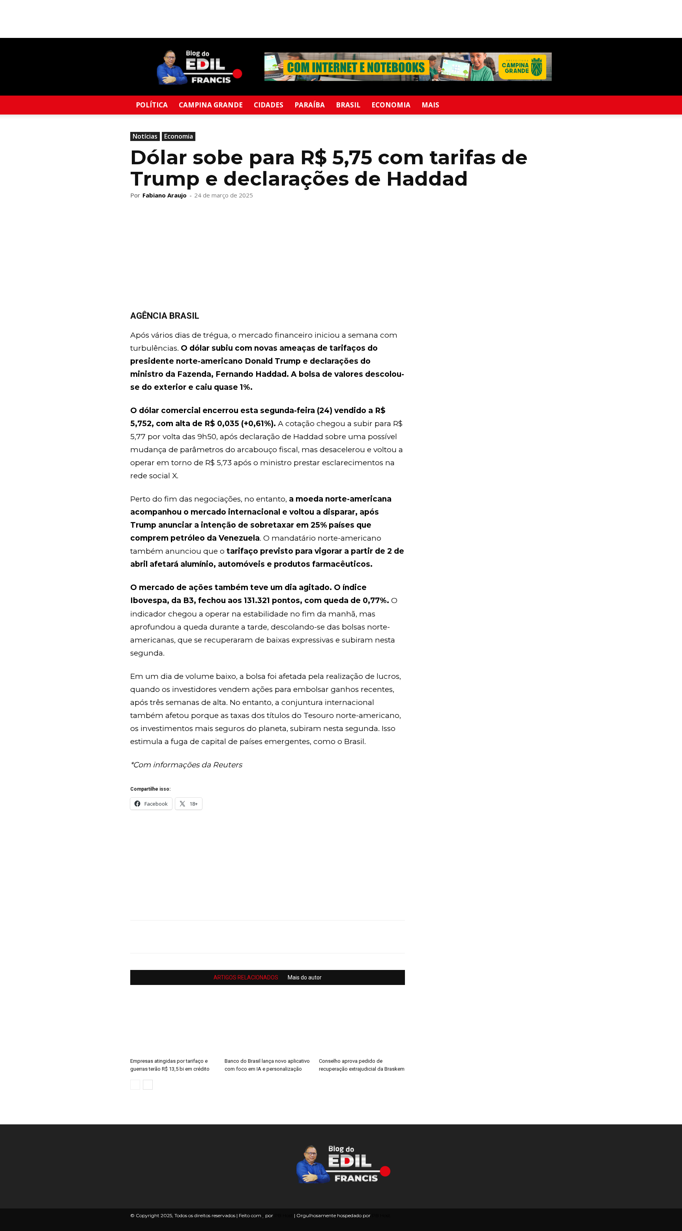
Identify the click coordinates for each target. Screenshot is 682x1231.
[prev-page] (135, 1085)
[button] (542, 105)
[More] (229, 937)
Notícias (145, 136)
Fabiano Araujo (164, 195)
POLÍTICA (152, 104)
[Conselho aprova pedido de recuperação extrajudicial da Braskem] (362, 1024)
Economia (178, 136)
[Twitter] (174, 937)
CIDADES (268, 104)
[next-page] (148, 1085)
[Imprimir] (211, 937)
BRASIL (348, 104)
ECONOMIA (390, 104)
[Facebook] (156, 937)
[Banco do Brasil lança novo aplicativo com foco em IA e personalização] (268, 1024)
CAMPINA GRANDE (211, 104)
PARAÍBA (309, 104)
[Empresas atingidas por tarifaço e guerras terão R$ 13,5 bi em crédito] (173, 1024)
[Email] (192, 937)
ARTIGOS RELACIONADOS (246, 977)
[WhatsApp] (138, 937)
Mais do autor (305, 977)
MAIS (430, 104)
